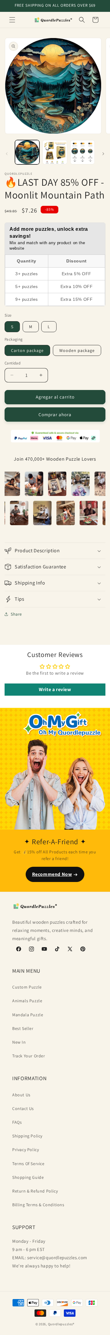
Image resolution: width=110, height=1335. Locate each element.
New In (19, 1042)
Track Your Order (28, 1056)
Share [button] (16, 614)
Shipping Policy (27, 1136)
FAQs (17, 1122)
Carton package (27, 350)
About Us (21, 1095)
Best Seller (23, 1028)
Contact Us (23, 1108)
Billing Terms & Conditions (38, 1204)
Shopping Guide (28, 1177)
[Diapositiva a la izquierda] (6, 153)
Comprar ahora (55, 414)
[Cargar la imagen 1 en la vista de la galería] (27, 152)
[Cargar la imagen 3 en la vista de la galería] (82, 152)
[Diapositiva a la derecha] (103, 153)
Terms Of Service (28, 1163)
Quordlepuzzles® (61, 1324)
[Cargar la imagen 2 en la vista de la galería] (54, 152)
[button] (12, 19)
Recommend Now (52, 874)
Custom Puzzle (27, 987)
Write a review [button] (55, 689)
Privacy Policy (25, 1149)
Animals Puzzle (27, 1000)
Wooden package (77, 350)
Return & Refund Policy (35, 1191)
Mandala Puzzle (27, 1014)
